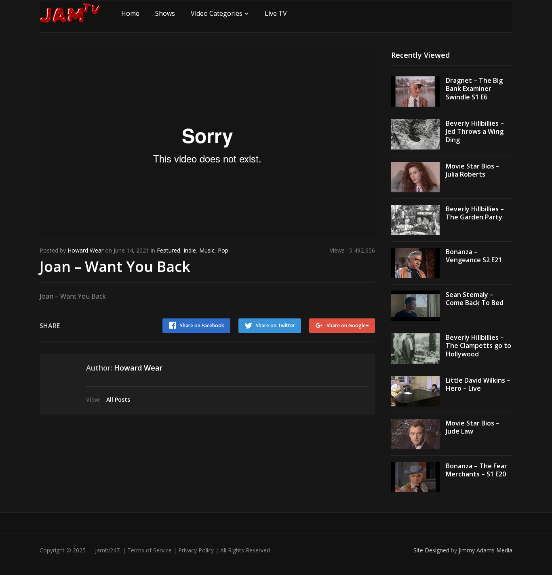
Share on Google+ (348, 325)
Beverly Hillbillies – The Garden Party (475, 213)
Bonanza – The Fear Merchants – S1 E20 (476, 470)
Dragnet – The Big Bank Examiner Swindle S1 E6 (474, 89)
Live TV (276, 13)
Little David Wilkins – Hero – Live (478, 384)
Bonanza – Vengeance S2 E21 (474, 256)
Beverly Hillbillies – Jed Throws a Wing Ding (475, 132)
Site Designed (432, 550)
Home (130, 13)
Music (207, 250)
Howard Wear (85, 250)
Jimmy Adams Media (485, 550)
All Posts (118, 399)
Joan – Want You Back (115, 266)
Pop (223, 250)
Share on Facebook (202, 325)
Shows (165, 13)
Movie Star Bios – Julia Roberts (472, 170)
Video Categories (216, 13)
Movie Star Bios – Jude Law (472, 427)
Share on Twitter (275, 325)
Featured (168, 250)
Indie (189, 250)
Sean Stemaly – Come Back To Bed (475, 299)
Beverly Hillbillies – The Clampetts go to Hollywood (478, 346)
